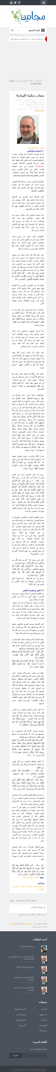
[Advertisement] (28, 60)
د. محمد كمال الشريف (32, 100)
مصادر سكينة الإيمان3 (36, 148)
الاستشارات (43, 1025)
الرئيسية (44, 1009)
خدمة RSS (43, 1031)
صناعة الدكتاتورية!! (27, 946)
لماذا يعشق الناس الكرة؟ (25, 967)
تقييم (11, 900)
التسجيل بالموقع (20, 1009)
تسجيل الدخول (27, 924)
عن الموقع (43, 1015)
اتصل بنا (44, 1020)
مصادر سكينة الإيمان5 (31, 877)
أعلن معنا (23, 1025)
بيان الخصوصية (21, 1020)
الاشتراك (12, 924)
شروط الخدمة (21, 1015)
